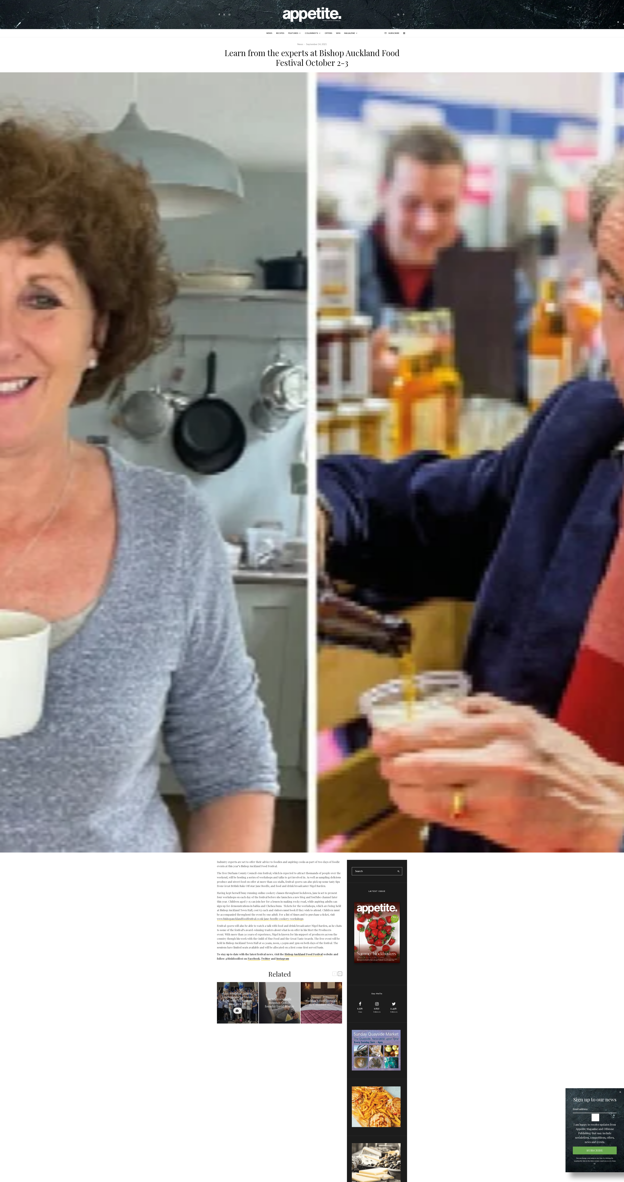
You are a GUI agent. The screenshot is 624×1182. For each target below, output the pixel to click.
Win (338, 33)
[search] (398, 871)
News (269, 33)
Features (293, 33)
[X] (224, 14)
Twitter (265, 958)
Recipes (280, 33)
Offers (328, 33)
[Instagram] (229, 14)
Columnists (311, 33)
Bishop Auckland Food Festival (304, 954)
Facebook (254, 958)
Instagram (282, 958)
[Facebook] (219, 14)
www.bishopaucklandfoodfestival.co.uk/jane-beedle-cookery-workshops (260, 918)
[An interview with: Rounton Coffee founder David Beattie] (279, 1003)
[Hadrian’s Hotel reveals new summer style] (321, 1003)
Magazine (349, 33)
